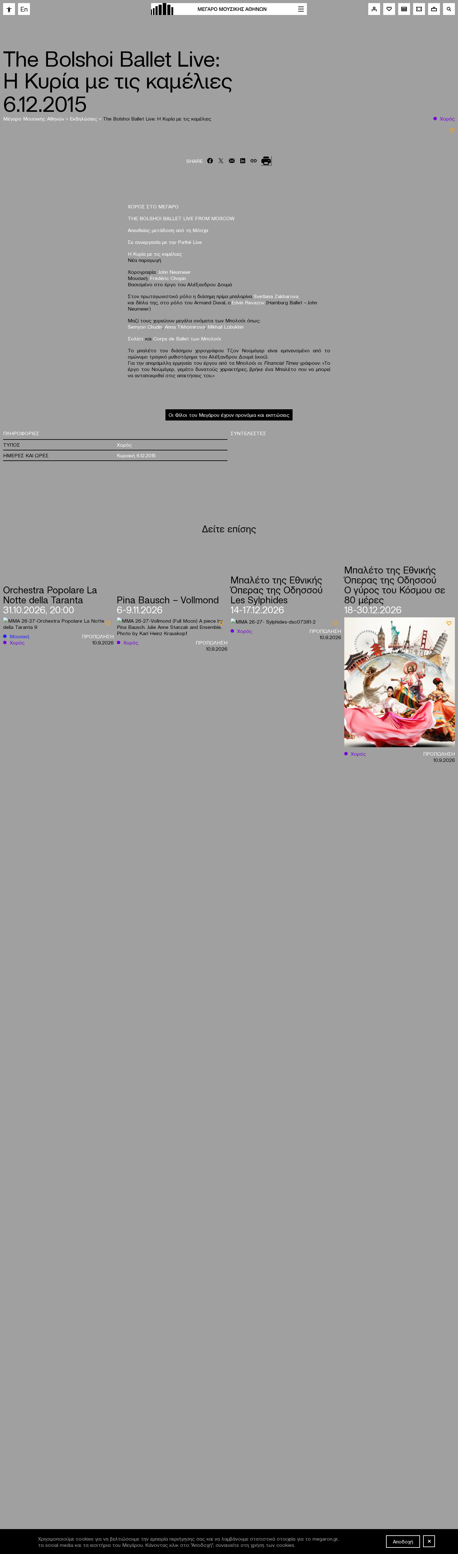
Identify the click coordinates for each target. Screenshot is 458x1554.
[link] (9, 9)
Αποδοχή (403, 1541)
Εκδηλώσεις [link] (84, 118)
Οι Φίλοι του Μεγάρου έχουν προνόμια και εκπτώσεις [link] (229, 414)
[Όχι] (429, 1541)
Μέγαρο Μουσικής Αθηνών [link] (34, 118)
